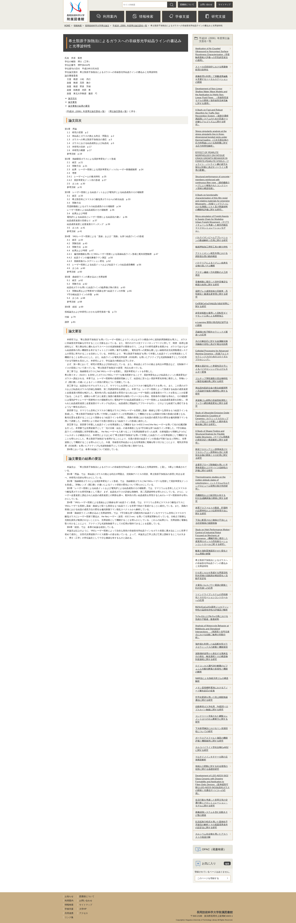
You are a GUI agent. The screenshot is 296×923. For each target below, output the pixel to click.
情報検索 (146, 16)
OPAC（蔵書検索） (214, 849)
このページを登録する (208, 878)
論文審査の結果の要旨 (79, 106)
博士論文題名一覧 (118, 111)
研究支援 (219, 16)
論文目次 (72, 98)
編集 (227, 863)
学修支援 (182, 16)
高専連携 (69, 913)
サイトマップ (224, 4)
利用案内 (110, 16)
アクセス (83, 913)
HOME (67, 25)
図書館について (187, 4)
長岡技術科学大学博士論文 (97, 25)
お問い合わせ (206, 4)
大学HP (82, 909)
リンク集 (69, 917)
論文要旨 (72, 102)
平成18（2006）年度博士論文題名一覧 (130, 25)
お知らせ (69, 896)
